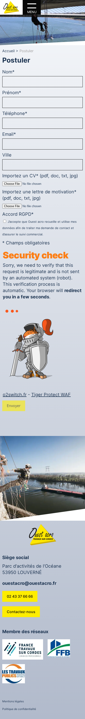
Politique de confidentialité (19, 709)
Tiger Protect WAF (51, 394)
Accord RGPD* (39, 223)
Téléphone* (14, 113)
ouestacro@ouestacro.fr (29, 583)
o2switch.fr (15, 394)
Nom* (8, 72)
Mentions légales (13, 701)
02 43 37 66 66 (20, 596)
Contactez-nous (21, 611)
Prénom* (11, 92)
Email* (9, 134)
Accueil (8, 51)
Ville (7, 155)
